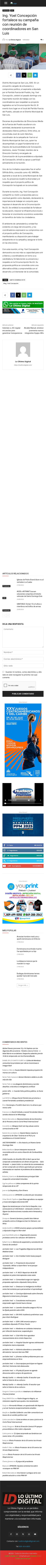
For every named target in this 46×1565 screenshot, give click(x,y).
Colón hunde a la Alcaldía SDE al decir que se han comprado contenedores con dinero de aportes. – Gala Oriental (23, 1161)
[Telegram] (35, 75)
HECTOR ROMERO (9, 1142)
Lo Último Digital (15, 40)
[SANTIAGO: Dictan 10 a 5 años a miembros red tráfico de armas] (8, 607)
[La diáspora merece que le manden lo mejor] (8, 964)
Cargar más (22, 985)
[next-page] (7, 615)
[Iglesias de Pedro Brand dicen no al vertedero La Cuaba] (8, 583)
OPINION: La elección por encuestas (28, 1195)
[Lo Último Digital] (4, 40)
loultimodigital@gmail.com (28, 1541)
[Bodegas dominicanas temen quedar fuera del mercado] (8, 976)
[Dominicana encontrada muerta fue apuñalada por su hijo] (8, 952)
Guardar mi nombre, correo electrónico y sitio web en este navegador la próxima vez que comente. (22, 674)
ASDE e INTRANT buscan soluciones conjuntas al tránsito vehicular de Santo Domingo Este (29, 593)
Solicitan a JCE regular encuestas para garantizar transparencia (12, 330)
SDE (12, 10)
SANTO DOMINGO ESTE (17, 280)
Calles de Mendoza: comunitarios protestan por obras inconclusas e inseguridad (21, 1063)
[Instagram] (17, 1534)
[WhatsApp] (29, 75)
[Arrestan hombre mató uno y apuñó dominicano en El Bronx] (8, 939)
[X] (24, 75)
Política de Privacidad (23, 1559)
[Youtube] (35, 1534)
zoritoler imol (7, 1249)
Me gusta (38, 845)
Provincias (6, 10)
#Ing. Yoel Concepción (10, 283)
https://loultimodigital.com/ (23, 365)
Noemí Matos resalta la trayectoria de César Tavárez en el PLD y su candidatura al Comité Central (20, 1135)
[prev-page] (4, 615)
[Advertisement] (23, 471)
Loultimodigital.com (12, 1556)
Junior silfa (6, 1091)
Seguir (39, 850)
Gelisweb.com (35, 1556)
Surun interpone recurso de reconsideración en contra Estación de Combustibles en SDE (22, 1152)
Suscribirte (37, 866)
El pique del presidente (24, 1461)
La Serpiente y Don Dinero (18, 1190)
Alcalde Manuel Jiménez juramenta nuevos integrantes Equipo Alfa (34, 330)
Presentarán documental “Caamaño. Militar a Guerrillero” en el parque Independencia (19, 1265)
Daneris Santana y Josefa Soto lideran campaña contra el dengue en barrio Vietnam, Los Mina (21, 1221)
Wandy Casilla (7, 1377)
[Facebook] (18, 75)
